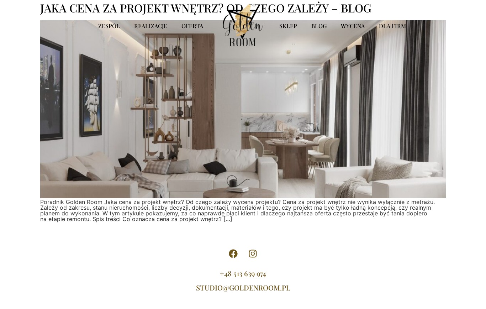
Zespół (109, 26)
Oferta (192, 26)
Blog (319, 26)
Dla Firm (392, 26)
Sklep (288, 26)
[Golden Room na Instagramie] (253, 254)
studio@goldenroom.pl (243, 287)
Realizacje (150, 26)
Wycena (353, 26)
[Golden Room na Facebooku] (233, 254)
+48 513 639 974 (243, 273)
